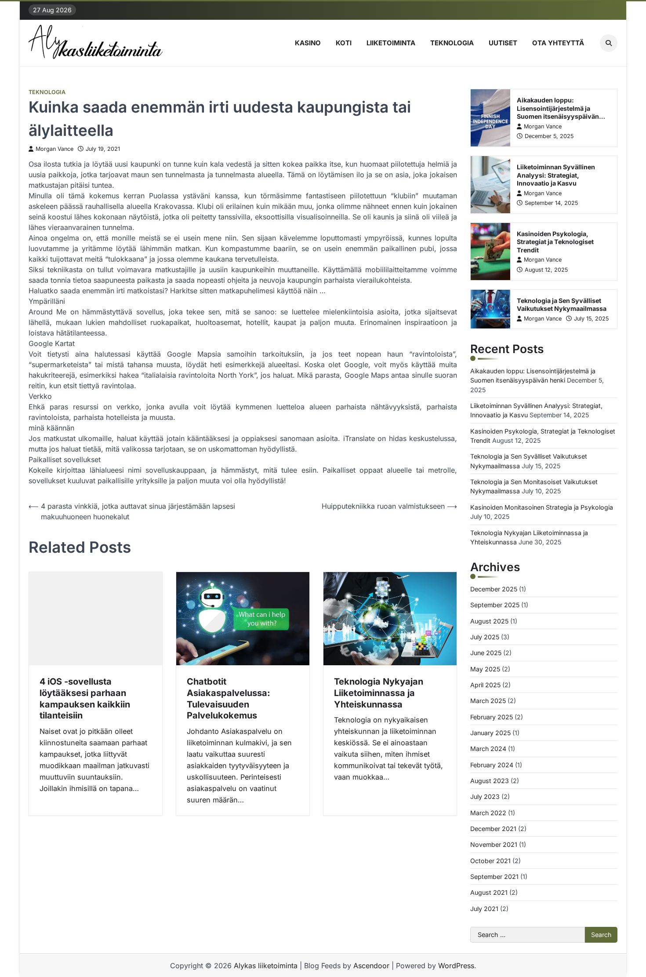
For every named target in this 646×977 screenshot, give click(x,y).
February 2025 (491, 717)
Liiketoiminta (391, 43)
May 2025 (485, 669)
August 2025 (489, 621)
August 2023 (489, 780)
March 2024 (488, 748)
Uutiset (503, 43)
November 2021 (493, 844)
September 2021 (494, 876)
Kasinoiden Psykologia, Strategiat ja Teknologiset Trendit (555, 242)
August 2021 (489, 892)
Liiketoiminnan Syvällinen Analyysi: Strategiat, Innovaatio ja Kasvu (556, 175)
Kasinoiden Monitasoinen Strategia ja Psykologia (541, 507)
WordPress (456, 965)
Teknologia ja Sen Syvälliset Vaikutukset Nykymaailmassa (561, 305)
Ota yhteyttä (558, 43)
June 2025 (485, 652)
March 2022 (488, 813)
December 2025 (493, 589)
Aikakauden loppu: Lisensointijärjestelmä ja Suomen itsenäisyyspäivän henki (558, 112)
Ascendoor (371, 965)
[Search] (608, 43)
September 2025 (494, 605)
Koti (344, 43)
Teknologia (452, 43)
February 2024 (491, 765)
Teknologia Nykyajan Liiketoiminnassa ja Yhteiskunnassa (378, 693)
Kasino (308, 43)
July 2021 (484, 908)
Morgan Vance (54, 149)
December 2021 (493, 828)
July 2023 (485, 796)
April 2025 (485, 685)
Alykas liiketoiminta (266, 965)
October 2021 (490, 860)
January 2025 (490, 732)
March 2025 (488, 700)
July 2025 (484, 637)
